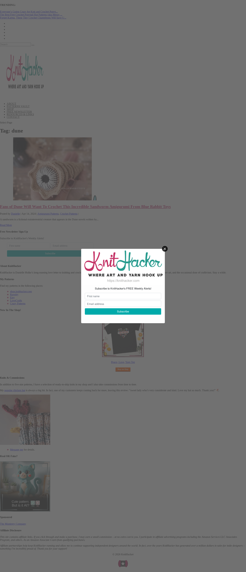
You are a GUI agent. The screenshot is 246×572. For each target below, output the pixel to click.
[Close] (165, 249)
